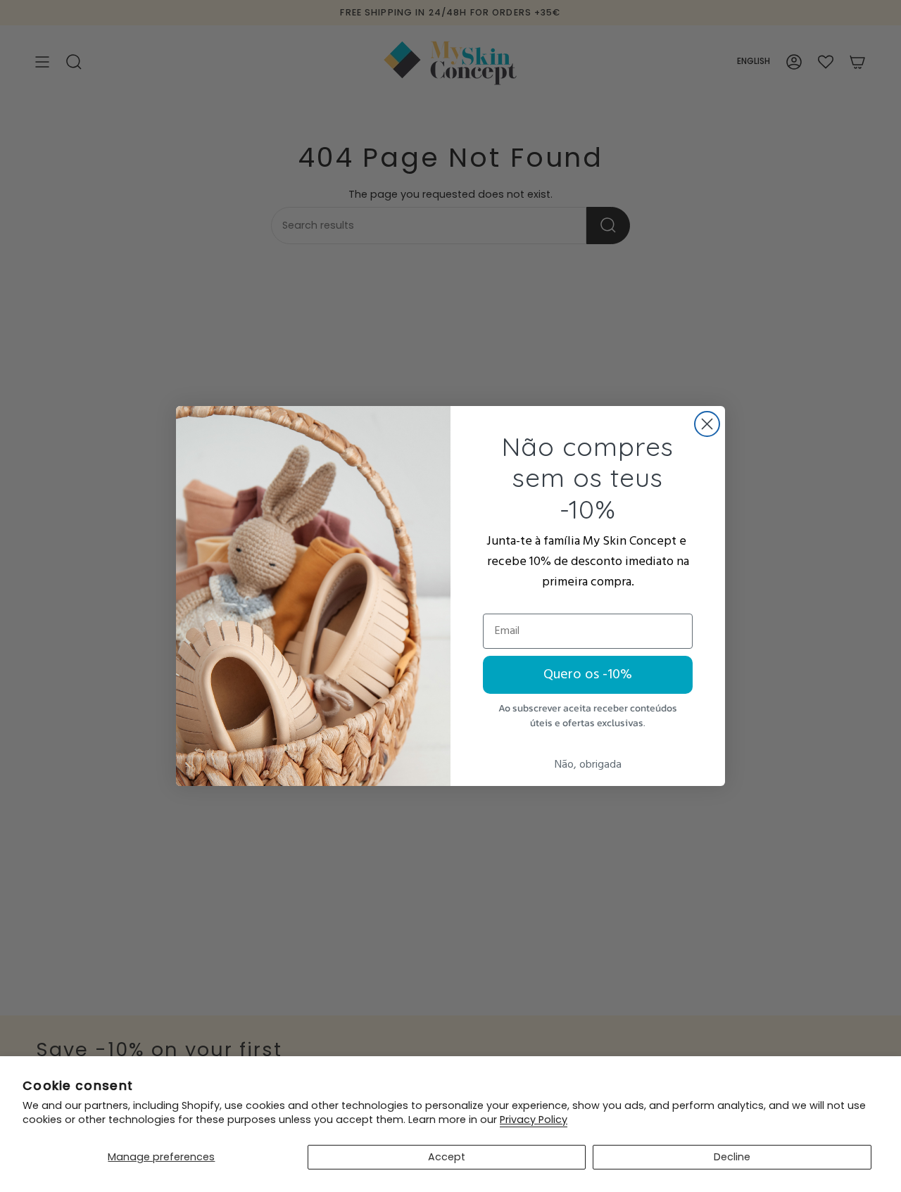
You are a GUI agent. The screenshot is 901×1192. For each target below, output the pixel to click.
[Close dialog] (707, 424)
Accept (446, 1157)
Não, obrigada (588, 765)
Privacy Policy (533, 1119)
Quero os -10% (587, 675)
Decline (732, 1157)
